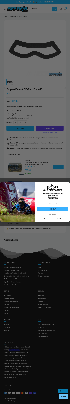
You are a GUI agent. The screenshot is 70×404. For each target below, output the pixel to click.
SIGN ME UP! (52, 209)
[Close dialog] (68, 184)
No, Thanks (52, 214)
